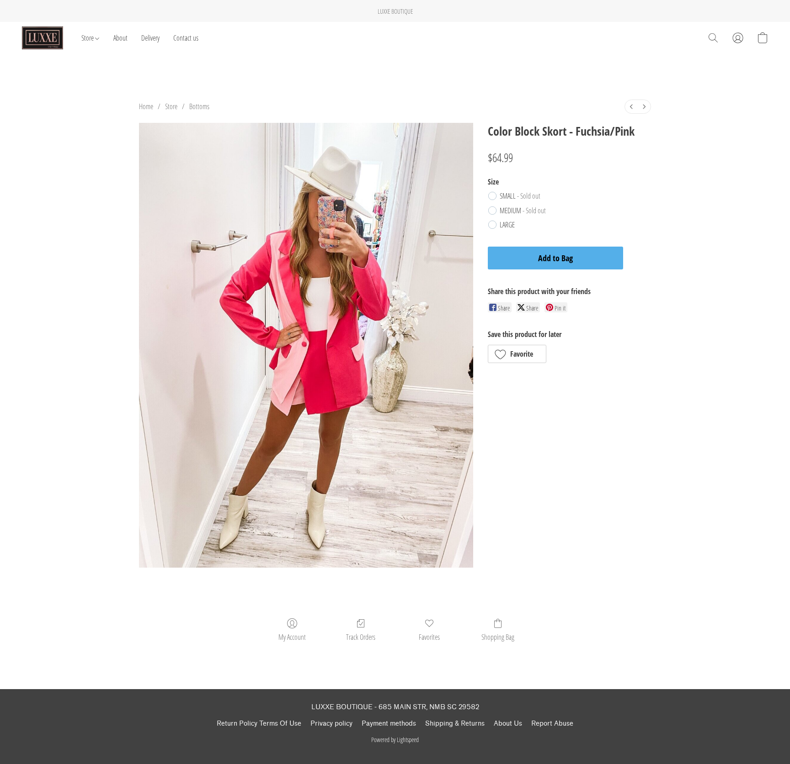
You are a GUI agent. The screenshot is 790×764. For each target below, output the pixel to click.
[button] (42, 37)
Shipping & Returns (455, 723)
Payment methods (389, 723)
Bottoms (199, 106)
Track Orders (360, 637)
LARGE (507, 225)
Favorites (429, 637)
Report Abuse (552, 723)
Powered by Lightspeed (395, 739)
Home (146, 106)
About (120, 38)
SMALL (520, 196)
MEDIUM (523, 210)
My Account (292, 637)
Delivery (150, 38)
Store (88, 38)
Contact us (185, 38)
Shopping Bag (497, 637)
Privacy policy (331, 723)
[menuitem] (631, 106)
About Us (508, 723)
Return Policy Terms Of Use (259, 723)
